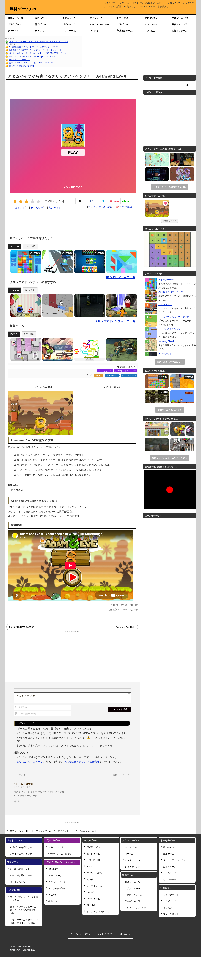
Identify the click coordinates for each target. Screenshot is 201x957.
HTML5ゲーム (55, 869)
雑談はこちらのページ (30, 761)
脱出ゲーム (168, 853)
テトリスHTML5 (166, 279)
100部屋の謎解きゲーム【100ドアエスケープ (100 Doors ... (34, 47)
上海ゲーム (122, 24)
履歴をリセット (169, 221)
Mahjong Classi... (167, 341)
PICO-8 (52, 895)
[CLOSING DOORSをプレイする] (88, 305)
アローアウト (165, 353)
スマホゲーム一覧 (57, 882)
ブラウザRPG (14, 24)
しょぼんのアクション (169, 329)
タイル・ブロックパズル (99, 911)
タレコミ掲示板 (17, 882)
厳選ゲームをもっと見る (170, 410)
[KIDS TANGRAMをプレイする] (121, 261)
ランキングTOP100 (99, 207)
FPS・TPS (122, 18)
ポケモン (167, 907)
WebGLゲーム (55, 875)
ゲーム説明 (36, 207)
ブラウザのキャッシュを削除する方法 (24, 899)
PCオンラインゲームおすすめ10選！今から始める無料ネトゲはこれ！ (38, 41)
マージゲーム (93, 899)
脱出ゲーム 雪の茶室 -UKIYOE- (22, 66)
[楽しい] (32, 201)
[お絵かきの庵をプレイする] (88, 349)
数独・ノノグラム (181, 24)
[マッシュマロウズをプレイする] (25, 349)
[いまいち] (21, 201)
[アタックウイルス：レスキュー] (182, 174)
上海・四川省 (93, 860)
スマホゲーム (69, 18)
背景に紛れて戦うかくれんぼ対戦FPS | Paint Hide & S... (32, 56)
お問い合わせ (123, 934)
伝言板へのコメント (20, 869)
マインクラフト (171, 894)
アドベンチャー (152, 18)
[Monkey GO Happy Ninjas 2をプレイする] (121, 305)
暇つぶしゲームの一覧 (120, 277)
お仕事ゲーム (170, 873)
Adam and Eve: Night (125, 627)
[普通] (26, 201)
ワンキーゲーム (171, 879)
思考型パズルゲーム (96, 847)
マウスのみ (149, 30)
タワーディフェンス (136, 908)
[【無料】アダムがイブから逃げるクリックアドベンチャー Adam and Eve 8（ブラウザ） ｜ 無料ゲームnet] (157, 208)
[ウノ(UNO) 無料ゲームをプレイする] (88, 261)
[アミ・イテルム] (157, 174)
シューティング (132, 866)
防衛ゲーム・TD (180, 18)
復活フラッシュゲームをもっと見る (169, 458)
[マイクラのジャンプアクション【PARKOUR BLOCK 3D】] (182, 381)
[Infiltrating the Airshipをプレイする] (56, 305)
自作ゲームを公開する (21, 847)
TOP (19, 831)
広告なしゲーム (179, 30)
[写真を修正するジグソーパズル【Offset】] (157, 396)
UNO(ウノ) (92, 892)
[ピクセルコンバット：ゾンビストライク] (182, 159)
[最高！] (38, 201)
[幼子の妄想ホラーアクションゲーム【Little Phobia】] (157, 444)
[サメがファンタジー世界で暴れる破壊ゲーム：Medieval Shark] (182, 444)
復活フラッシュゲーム (59, 901)
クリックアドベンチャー (125, 371)
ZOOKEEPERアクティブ (170, 292)
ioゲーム (129, 853)
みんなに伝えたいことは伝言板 (82, 761)
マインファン (165, 304)
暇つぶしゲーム (129, 375)
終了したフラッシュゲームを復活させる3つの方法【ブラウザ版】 (25, 910)
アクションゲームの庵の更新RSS (169, 187)
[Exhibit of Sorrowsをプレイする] (25, 305)
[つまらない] (15, 201)
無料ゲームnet (22, 8)
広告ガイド (54, 207)
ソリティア (13, 30)
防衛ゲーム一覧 (132, 901)
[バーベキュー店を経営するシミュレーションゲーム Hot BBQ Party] (157, 429)
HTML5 (98, 375)
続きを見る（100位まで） (169, 361)
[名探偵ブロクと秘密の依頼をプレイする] (56, 349)
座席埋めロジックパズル (19, 60)
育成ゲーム (40, 24)
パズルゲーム (69, 24)
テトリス (39, 30)
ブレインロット (171, 914)
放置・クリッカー (135, 895)
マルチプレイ (151, 24)
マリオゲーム (69, 30)
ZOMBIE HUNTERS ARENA (21, 627)
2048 (89, 866)
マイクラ (94, 30)
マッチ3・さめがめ (99, 24)
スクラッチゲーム (57, 888)
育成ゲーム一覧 (132, 882)
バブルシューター (134, 860)
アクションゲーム (98, 18)
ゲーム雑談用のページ (21, 875)
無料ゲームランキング (21, 853)
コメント (20, 207)
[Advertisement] (139, 51)
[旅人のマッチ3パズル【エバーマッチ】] (157, 381)
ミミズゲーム (170, 901)
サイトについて (105, 934)
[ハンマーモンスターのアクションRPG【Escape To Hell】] (182, 429)
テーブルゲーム (94, 886)
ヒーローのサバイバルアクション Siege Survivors (31, 63)
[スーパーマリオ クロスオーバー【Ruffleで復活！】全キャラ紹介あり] (182, 396)
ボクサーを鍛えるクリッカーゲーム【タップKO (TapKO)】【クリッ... (38, 53)
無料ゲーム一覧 (15, 18)
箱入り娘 (91, 905)
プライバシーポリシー (81, 934)
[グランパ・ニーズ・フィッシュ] (157, 159)
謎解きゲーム (170, 866)
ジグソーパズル (94, 873)
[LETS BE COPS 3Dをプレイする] (56, 261)
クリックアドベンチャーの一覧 (115, 321)
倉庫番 (90, 879)
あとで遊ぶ (125, 207)
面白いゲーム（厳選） (61, 854)
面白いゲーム (41, 18)
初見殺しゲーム (125, 30)
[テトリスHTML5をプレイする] (25, 261)
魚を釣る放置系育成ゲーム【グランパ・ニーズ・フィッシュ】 (35, 50)
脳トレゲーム (93, 853)
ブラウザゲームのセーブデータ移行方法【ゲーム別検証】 (24, 921)
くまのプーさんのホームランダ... (174, 316)
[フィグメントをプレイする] (121, 349)
